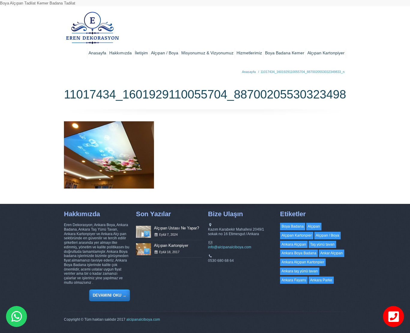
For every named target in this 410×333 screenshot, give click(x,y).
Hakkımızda (120, 52)
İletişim (141, 52)
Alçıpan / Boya (164, 52)
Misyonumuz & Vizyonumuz (207, 52)
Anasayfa (97, 52)
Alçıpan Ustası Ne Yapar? (176, 228)
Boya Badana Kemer (284, 52)
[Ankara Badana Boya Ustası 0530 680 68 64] (92, 30)
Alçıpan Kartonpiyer (326, 52)
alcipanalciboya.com (143, 319)
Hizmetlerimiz (249, 52)
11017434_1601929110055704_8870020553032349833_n (303, 72)
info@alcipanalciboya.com (229, 247)
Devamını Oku (109, 295)
